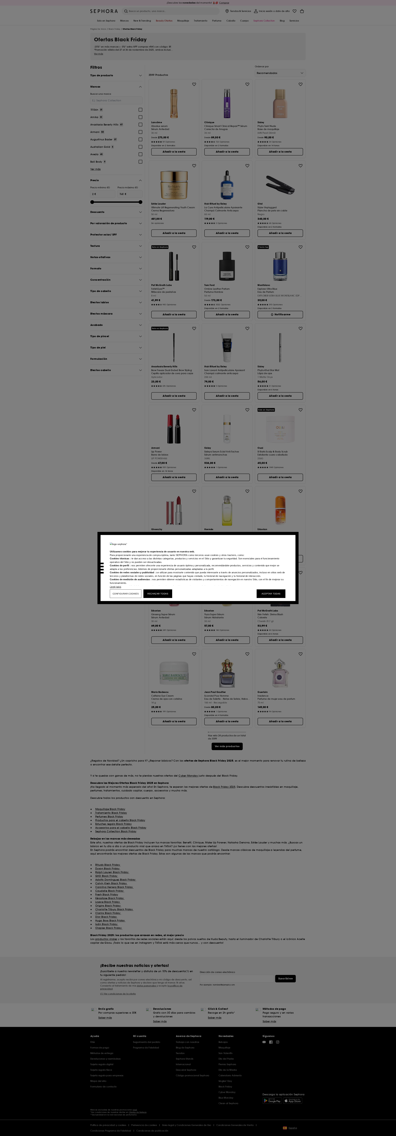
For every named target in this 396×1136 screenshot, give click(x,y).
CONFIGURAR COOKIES (126, 593)
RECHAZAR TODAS (157, 593)
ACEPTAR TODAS (271, 593)
